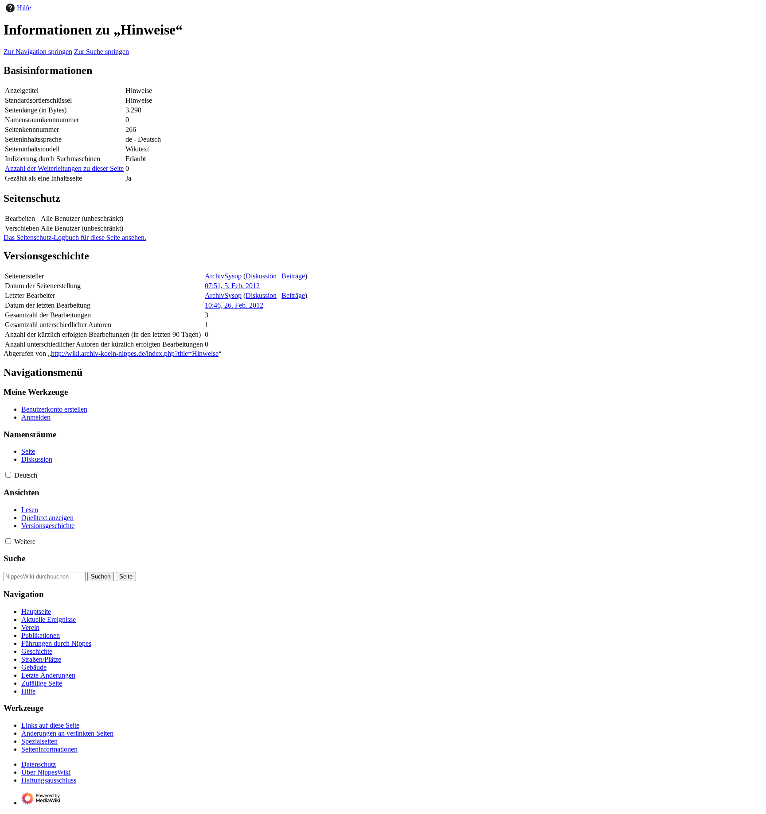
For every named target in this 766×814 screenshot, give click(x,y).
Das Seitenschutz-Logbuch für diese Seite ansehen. (75, 237)
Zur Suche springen (101, 51)
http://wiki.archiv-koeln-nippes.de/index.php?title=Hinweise (135, 353)
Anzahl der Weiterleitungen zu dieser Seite (64, 168)
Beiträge (293, 276)
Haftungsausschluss (48, 780)
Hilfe (24, 8)
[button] (8, 475)
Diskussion (261, 276)
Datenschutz (38, 764)
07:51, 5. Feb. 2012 (232, 285)
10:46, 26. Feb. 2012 (234, 305)
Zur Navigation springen (38, 51)
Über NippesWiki (45, 772)
